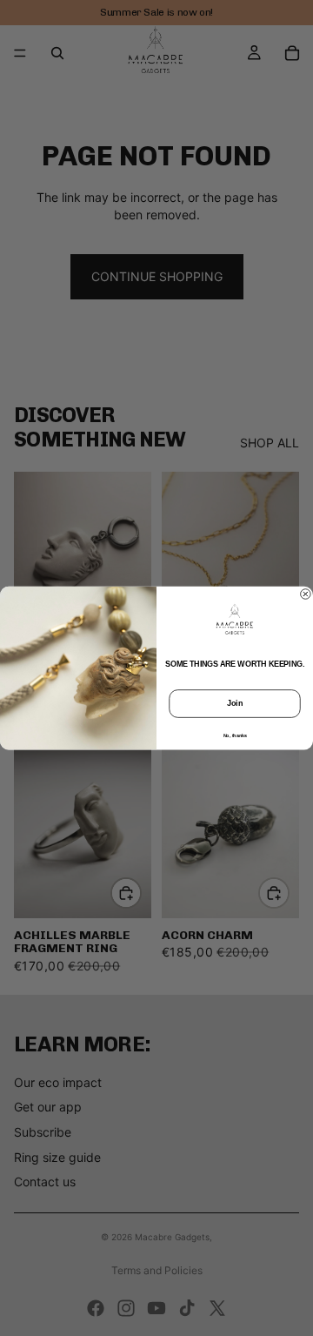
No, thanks (235, 734)
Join (235, 703)
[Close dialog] (306, 594)
